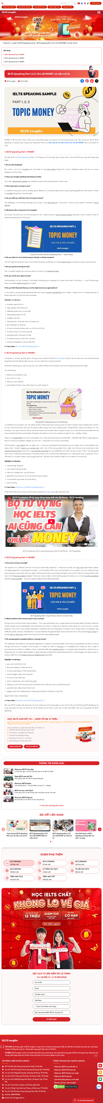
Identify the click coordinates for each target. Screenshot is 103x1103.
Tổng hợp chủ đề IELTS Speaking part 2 (30, 487)
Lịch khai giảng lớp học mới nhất (66, 1079)
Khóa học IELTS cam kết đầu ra (65, 1067)
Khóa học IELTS (8, 7)
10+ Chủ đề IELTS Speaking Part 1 (27, 346)
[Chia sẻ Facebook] (82, 81)
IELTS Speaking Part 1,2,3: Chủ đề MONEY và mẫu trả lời (57, 43)
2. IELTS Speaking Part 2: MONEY (14, 58)
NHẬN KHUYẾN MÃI (15, 746)
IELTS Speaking (23, 157)
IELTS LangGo (60, 358)
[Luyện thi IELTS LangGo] (51, 1041)
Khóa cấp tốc (54, 7)
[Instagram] (85, 3)
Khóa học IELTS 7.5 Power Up (64, 1070)
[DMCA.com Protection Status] (65, 1089)
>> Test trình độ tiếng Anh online (51, 805)
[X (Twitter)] (96, 81)
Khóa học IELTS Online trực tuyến (66, 1073)
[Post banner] (51, 27)
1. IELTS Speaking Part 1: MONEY (14, 54)
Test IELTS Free (40, 7)
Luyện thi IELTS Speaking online (23, 43)
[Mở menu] (99, 12)
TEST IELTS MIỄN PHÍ (32, 746)
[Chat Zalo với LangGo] (98, 1086)
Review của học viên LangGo (65, 1083)
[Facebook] (82, 3)
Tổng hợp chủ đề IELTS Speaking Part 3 (30, 700)
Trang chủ (6, 43)
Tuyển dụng (96, 3)
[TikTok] (88, 3)
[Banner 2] (53, 967)
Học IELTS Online (24, 7)
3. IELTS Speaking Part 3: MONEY (14, 62)
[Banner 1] (50, 967)
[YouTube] (79, 3)
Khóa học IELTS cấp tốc (63, 1076)
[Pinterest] (92, 81)
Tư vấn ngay (51, 1019)
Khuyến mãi (68, 7)
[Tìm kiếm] (75, 3)
